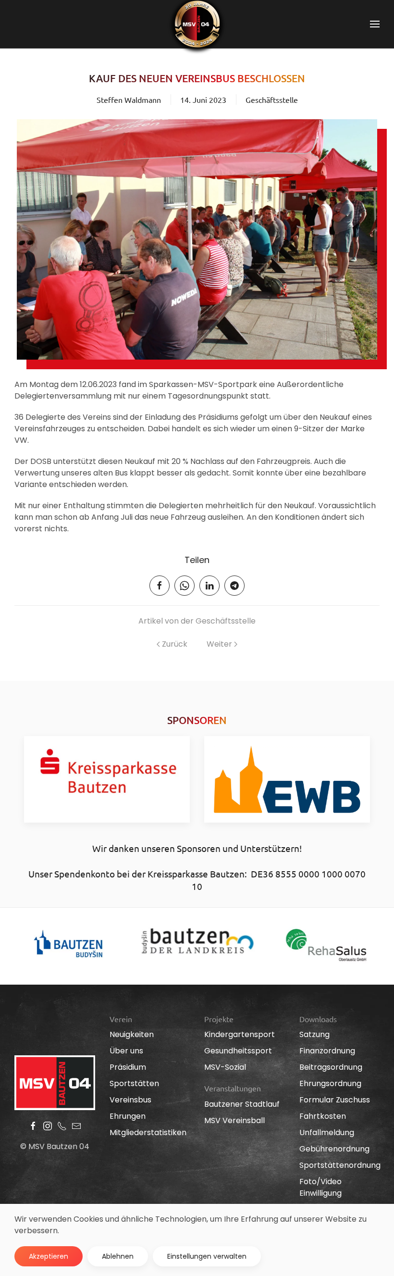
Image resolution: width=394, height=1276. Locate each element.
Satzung (314, 1034)
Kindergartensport (239, 1034)
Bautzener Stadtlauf (242, 1104)
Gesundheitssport (238, 1050)
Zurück (174, 644)
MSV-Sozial (225, 1067)
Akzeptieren (48, 1256)
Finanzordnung (327, 1050)
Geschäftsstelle (272, 99)
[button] (375, 24)
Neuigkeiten (132, 1034)
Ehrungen (128, 1116)
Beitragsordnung (330, 1067)
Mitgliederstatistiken (148, 1132)
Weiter (219, 644)
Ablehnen (118, 1256)
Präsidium (128, 1067)
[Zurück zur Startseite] (197, 24)
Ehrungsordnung (330, 1083)
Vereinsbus (130, 1099)
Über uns (126, 1050)
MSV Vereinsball (234, 1120)
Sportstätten (134, 1083)
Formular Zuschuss (334, 1099)
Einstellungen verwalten (206, 1256)
